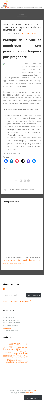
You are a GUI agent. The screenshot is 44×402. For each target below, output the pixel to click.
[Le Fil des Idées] (22, 4)
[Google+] (28, 180)
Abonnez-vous (34, 295)
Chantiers (23, 33)
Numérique (12, 189)
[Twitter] (21, 180)
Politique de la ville (22, 189)
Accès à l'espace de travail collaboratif (17, 301)
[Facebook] (24, 180)
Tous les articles (32, 33)
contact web (7, 328)
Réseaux (31, 189)
